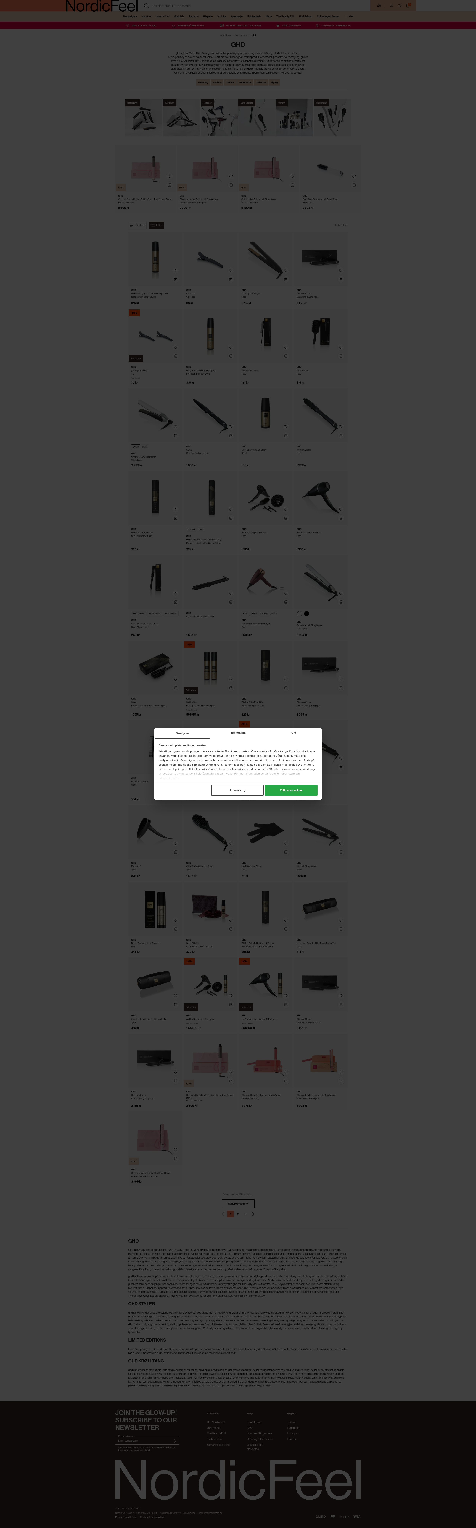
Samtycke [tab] (182, 733)
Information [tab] (238, 732)
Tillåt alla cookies (291, 790)
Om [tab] (293, 732)
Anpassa (235, 790)
